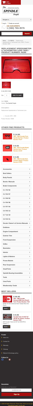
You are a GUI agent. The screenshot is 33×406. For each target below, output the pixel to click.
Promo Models (8, 260)
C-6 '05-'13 (6, 211)
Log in (4, 23)
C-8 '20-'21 (6, 219)
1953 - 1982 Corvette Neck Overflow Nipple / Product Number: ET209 (20, 160)
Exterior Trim (7, 235)
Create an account (14, 23)
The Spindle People (11, 103)
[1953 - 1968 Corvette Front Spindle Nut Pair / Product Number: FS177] (7, 136)
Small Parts (7, 269)
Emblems (6, 227)
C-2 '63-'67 (6, 194)
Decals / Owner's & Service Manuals (15, 223)
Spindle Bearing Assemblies (13, 273)
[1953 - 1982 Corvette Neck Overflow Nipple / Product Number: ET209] (7, 158)
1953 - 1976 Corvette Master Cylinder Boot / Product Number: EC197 (21, 149)
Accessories (7, 169)
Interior (6, 101)
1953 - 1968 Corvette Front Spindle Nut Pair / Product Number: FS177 (20, 138)
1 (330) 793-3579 (15, 28)
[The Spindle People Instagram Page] (12, 359)
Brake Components (10, 186)
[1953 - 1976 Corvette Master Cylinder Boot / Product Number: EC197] (7, 148)
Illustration (6, 248)
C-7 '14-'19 (6, 215)
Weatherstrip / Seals (10, 285)
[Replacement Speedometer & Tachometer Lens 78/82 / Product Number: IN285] (16, 67)
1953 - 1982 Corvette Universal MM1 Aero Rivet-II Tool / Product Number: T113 (21, 300)
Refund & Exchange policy (10, 353)
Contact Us (6, 341)
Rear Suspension (9, 265)
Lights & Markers (9, 256)
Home (4, 40)
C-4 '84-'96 (6, 202)
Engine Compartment (10, 231)
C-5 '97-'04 (6, 206)
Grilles (5, 244)
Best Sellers (7, 173)
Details (6, 308)
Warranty (5, 345)
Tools (5, 277)
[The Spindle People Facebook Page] (5, 359)
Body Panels (7, 177)
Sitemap (5, 349)
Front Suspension (9, 240)
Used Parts (7, 281)
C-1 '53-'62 (6, 190)
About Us (5, 337)
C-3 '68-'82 (11, 40)
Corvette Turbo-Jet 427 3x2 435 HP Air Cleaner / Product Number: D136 (21, 318)
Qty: (2, 95)
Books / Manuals (9, 181)
